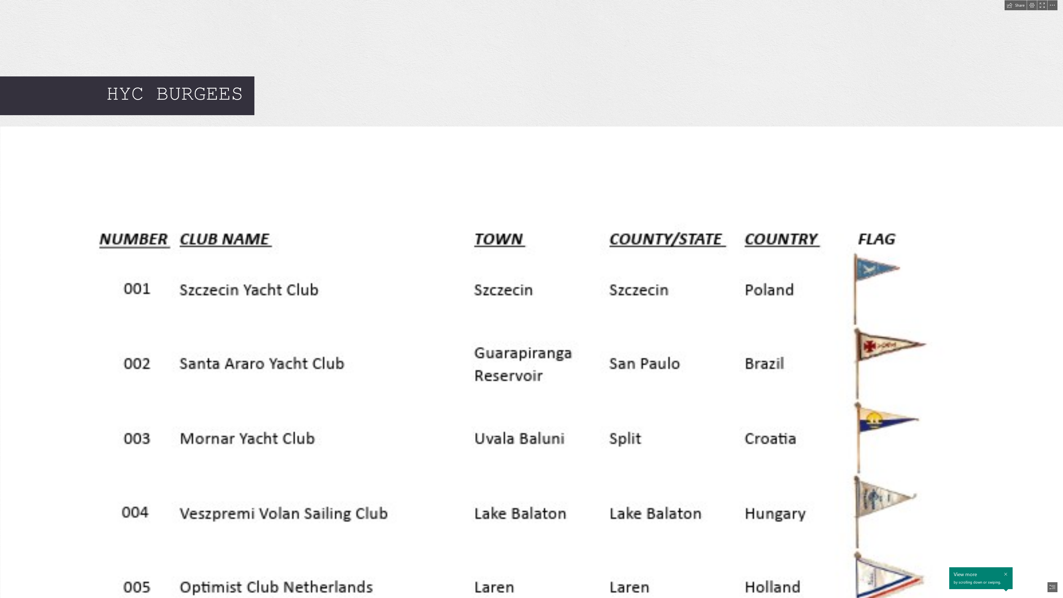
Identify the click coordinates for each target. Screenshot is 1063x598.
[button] (1016, 5)
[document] (531, 299)
